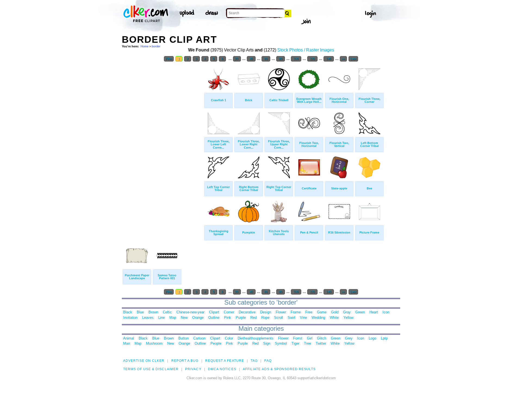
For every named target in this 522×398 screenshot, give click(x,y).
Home (144, 46)
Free (308, 312)
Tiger (295, 343)
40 (251, 58)
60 (265, 58)
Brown (153, 312)
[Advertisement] (162, 146)
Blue (140, 312)
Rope (265, 318)
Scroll (278, 318)
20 (237, 58)
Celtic (167, 312)
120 (312, 58)
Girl (309, 338)
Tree (307, 343)
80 (280, 58)
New (184, 318)
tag (254, 361)
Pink (227, 318)
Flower (281, 312)
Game (322, 312)
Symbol (281, 343)
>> (343, 58)
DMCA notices (222, 369)
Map (172, 318)
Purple (241, 318)
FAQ (267, 361)
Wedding (318, 318)
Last (353, 58)
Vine (303, 318)
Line (161, 318)
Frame (296, 312)
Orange (198, 318)
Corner (229, 312)
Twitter (321, 343)
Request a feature (224, 361)
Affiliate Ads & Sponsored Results (279, 369)
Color (229, 338)
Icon (386, 312)
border (156, 46)
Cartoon (199, 338)
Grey (349, 338)
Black (127, 312)
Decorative (247, 312)
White (334, 318)
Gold (334, 312)
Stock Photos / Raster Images (305, 50)
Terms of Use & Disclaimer (151, 369)
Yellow (348, 318)
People (215, 343)
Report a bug (185, 361)
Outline (213, 318)
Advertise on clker (143, 361)
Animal (128, 338)
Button (183, 338)
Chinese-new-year (190, 312)
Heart (373, 312)
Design (265, 312)
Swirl (291, 318)
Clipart (214, 312)
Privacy (193, 369)
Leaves (148, 318)
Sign (266, 343)
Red (253, 318)
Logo (372, 338)
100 (296, 58)
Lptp (384, 338)
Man (126, 343)
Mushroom (154, 343)
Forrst (297, 338)
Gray (347, 312)
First (169, 58)
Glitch (321, 338)
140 (328, 58)
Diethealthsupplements (256, 338)
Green (360, 312)
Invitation (130, 318)
